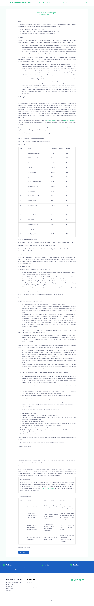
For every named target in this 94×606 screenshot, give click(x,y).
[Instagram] (80, 579)
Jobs (78, 3)
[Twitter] (77, 579)
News (73, 3)
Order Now (66, 3)
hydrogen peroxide (51, 120)
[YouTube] (83, 579)
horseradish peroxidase (69, 120)
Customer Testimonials (33, 585)
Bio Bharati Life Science (21, 3)
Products (57, 3)
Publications (30, 583)
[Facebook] (71, 579)
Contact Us (84, 3)
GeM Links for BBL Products (34, 589)
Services (49, 3)
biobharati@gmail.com (48, 488)
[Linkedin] (74, 579)
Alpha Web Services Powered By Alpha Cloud (62, 600)
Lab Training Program (33, 587)
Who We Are (42, 3)
